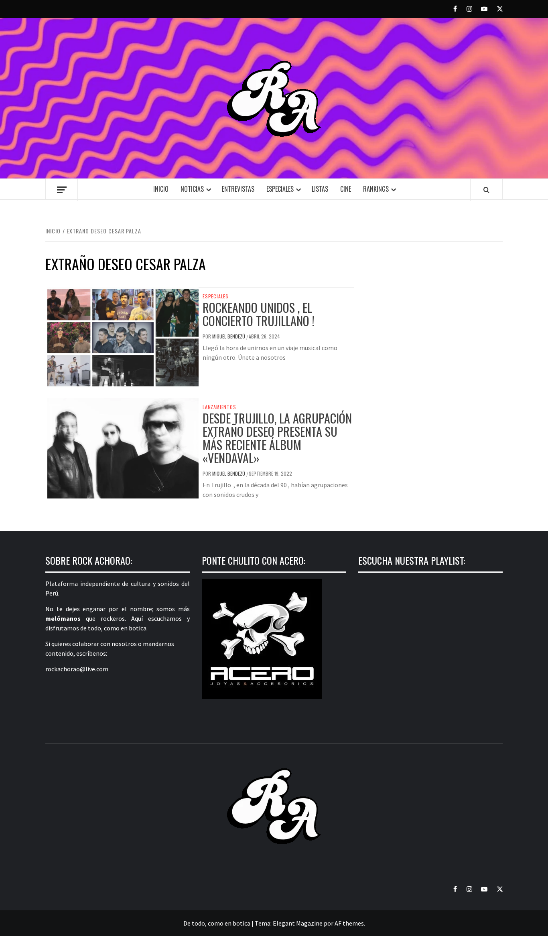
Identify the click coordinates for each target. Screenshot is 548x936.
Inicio (160, 189)
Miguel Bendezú (229, 336)
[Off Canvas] (61, 190)
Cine (345, 189)
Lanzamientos (219, 407)
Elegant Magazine (298, 923)
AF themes (349, 923)
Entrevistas (238, 189)
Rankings (376, 189)
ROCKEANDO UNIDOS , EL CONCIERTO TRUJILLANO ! (259, 314)
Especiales (280, 189)
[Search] (486, 189)
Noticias (192, 189)
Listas (320, 189)
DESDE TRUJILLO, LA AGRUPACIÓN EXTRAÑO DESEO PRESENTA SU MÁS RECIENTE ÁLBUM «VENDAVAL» (277, 438)
